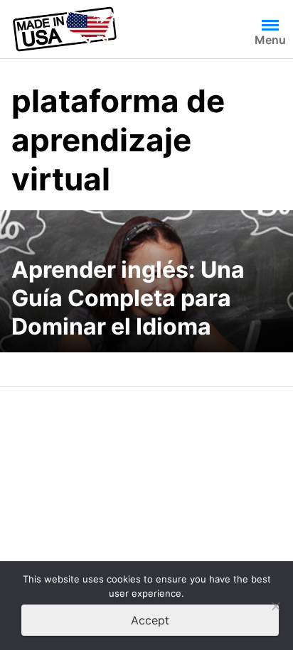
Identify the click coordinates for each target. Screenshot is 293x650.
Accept (150, 620)
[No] (275, 606)
